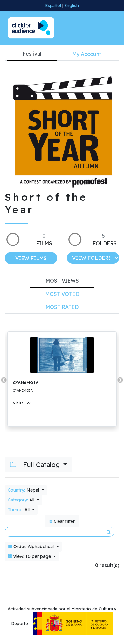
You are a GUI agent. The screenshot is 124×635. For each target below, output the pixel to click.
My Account (86, 54)
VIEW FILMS (31, 258)
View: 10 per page (32, 556)
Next (120, 380)
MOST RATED (62, 307)
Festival (32, 53)
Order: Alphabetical (33, 546)
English (72, 5)
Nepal (24, 490)
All (22, 500)
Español (53, 5)
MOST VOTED (62, 294)
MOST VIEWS (62, 281)
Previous (4, 380)
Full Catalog (41, 464)
